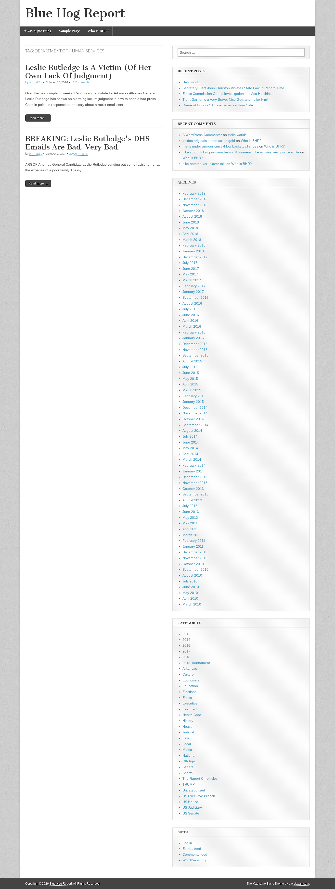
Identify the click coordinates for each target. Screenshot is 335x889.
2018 (186, 657)
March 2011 (191, 535)
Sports (187, 773)
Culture (188, 674)
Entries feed (191, 849)
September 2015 (195, 355)
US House (190, 802)
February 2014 (194, 465)
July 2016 (189, 309)
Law (185, 738)
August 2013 (192, 500)
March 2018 (191, 240)
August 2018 (192, 216)
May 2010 (190, 593)
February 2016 (194, 332)
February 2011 (193, 541)
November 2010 (194, 558)
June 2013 (190, 512)
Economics (190, 680)
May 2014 (190, 448)
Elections (189, 692)
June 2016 (190, 315)
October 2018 (193, 211)
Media (187, 750)
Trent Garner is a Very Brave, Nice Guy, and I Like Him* (225, 99)
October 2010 (193, 564)
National (188, 755)
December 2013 (194, 477)
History (187, 721)
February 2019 (194, 193)
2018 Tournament (196, 663)
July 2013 (189, 506)
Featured (189, 709)
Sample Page (69, 31)
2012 (186, 634)
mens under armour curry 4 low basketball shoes (220, 146)
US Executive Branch (198, 796)
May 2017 (190, 274)
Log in (187, 843)
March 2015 (191, 390)
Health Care (191, 715)
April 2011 (190, 529)
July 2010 (189, 581)
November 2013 (194, 483)
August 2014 (192, 430)
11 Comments (80, 82)
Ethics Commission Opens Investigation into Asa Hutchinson (228, 94)
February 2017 (194, 286)
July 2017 (189, 263)
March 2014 (191, 459)
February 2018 (194, 245)
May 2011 (190, 523)
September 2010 (195, 569)
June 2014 (190, 442)
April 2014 (190, 454)
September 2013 (195, 494)
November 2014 (194, 413)
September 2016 (195, 297)
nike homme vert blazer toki (203, 164)
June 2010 (190, 587)
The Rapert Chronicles (200, 778)
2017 (186, 651)
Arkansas (189, 668)
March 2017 (191, 280)
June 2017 (190, 269)
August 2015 (192, 361)
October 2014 (193, 419)
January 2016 (193, 338)
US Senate (190, 813)
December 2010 (194, 552)
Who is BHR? (98, 31)
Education (190, 686)
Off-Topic (189, 761)
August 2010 (192, 575)
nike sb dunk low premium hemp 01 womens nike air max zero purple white (240, 152)
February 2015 (194, 396)
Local (186, 744)
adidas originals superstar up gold (208, 141)
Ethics (187, 698)
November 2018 (194, 205)
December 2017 (194, 257)
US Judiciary (192, 807)
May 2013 (190, 517)
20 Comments (78, 153)
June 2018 (190, 222)
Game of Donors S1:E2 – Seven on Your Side (217, 105)
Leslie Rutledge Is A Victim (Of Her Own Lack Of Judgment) (88, 71)
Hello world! (191, 82)
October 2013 (193, 489)
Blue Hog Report (75, 13)
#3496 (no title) (37, 31)
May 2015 (190, 379)
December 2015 (194, 344)
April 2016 (190, 320)
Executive (189, 703)
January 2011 (193, 546)
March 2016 (191, 326)
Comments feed (194, 854)
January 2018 (193, 251)
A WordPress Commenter (202, 135)
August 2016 (192, 303)
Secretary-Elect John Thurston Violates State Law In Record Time (233, 88)
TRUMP (188, 784)
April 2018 (190, 234)
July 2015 (189, 367)
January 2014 (193, 471)
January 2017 (193, 292)
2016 (186, 645)
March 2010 (191, 604)
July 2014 (189, 436)
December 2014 (194, 407)
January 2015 (193, 402)
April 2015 (190, 384)
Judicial (188, 732)
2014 (186, 640)
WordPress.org (194, 860)
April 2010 (190, 598)
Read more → (38, 118)
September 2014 (195, 425)
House (187, 726)
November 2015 (194, 350)
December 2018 (194, 199)
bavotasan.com (299, 883)
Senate (187, 767)
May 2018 (190, 228)
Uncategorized (193, 790)
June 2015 (190, 373)
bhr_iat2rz (35, 82)
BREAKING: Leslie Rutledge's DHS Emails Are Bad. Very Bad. (87, 142)
